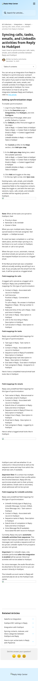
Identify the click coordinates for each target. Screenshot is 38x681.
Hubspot (28, 24)
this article (12, 95)
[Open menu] (34, 3)
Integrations (18, 24)
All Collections (7, 24)
